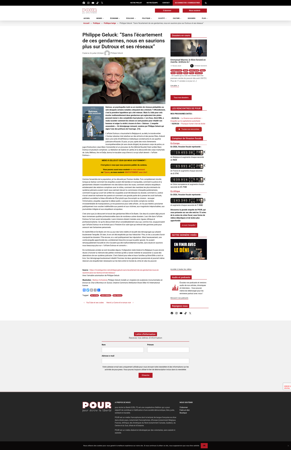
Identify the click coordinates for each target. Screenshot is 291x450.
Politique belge (110, 23)
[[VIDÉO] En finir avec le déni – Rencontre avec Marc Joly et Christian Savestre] (189, 250)
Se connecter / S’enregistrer (187, 3)
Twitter (102, 2)
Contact (166, 3)
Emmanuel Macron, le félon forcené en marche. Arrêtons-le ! (188, 61)
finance (202, 70)
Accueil (87, 18)
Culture (176, 18)
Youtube (93, 2)
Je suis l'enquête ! (189, 225)
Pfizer (191, 73)
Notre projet (136, 3)
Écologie (130, 18)
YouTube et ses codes (95, 303)
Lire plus (175, 85)
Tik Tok (97, 2)
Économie (114, 18)
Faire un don (185, 410)
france (173, 73)
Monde (99, 18)
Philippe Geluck (116, 53)
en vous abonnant (137, 169)
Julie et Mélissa (105, 295)
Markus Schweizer (100, 280)
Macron (179, 73)
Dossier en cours (176, 70)
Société (161, 18)
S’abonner (167, 10)
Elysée (185, 70)
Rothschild (198, 73)
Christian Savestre (200, 66)
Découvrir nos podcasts (179, 298)
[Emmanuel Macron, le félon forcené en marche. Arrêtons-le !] (189, 48)
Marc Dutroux (117, 295)
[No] (288, 446)
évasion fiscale (193, 70)
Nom (104, 345)
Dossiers (191, 18)
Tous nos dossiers (181, 97)
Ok (204, 446)
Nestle (186, 73)
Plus (204, 18)
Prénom (150, 345)
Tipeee (107, 172)
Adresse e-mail (108, 356)
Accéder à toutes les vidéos (181, 269)
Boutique (183, 413)
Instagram (88, 2)
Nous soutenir (194, 10)
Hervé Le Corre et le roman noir (118, 303)
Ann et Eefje (94, 295)
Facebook (83, 2)
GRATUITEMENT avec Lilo (135, 172)
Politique (146, 18)
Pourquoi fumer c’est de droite (193, 124)
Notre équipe (152, 3)
